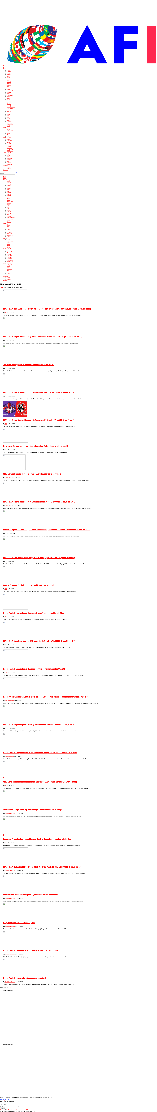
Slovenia (9, 111)
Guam (8, 167)
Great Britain (10, 108)
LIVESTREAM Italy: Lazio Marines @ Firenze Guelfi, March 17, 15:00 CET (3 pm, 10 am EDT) (39, 640)
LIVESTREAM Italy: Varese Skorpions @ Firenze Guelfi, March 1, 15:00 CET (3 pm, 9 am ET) (39, 420)
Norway (9, 102)
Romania (9, 82)
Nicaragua (9, 148)
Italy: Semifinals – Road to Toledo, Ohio (19, 922)
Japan (8, 120)
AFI (6, 312)
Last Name (3, 1104)
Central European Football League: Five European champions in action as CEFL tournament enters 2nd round (46, 529)
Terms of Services (16, 1109)
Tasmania (9, 168)
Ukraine (9, 105)
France (8, 93)
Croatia (8, 99)
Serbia (8, 96)
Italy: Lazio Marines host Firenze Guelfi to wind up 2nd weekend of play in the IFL (35, 445)
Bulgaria (9, 92)
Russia (8, 89)
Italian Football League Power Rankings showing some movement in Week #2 (34, 668)
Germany (9, 101)
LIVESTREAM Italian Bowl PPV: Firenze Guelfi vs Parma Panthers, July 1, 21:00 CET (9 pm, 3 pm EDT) (42, 866)
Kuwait (8, 118)
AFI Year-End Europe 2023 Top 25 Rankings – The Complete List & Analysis (33, 809)
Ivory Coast (10, 130)
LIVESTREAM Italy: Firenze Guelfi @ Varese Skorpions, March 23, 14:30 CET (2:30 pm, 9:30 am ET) (42, 336)
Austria (8, 70)
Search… (5, 170)
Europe (5, 68)
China (8, 114)
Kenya (8, 132)
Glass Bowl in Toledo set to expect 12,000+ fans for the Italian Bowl (30, 894)
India (8, 115)
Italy (8, 80)
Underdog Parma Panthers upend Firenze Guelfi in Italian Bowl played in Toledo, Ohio (37, 838)
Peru (8, 161)
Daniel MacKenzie (10, 813)
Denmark (9, 71)
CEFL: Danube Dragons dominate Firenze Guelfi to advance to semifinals (32, 473)
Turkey (8, 98)
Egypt (8, 133)
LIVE (4, 67)
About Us (2, 1109)
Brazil (8, 155)
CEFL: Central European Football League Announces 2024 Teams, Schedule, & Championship (40, 781)
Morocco (9, 134)
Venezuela (9, 164)
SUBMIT (3, 1108)
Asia (4, 112)
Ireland (8, 88)
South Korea (10, 124)
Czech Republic (11, 107)
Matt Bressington (9, 700)
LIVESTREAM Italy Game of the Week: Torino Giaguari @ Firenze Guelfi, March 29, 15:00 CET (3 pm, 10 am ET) (47, 308)
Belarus (8, 77)
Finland (8, 86)
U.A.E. (8, 126)
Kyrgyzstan (10, 121)
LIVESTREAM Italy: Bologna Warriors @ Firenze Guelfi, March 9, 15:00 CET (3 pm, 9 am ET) (39, 724)
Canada (8, 139)
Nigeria (8, 136)
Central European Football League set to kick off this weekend (28, 585)
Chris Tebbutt (8, 477)
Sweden (9, 83)
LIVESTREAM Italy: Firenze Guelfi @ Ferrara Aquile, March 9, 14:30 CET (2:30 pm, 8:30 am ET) (40, 392)
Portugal (9, 74)
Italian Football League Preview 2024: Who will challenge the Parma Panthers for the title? (40, 752)
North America (7, 137)
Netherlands (10, 95)
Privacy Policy (25, 1109)
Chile (8, 156)
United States (10, 149)
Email (1, 1106)
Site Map (8, 1109)
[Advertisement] (13, 1017)
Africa (5, 127)
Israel (8, 117)
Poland (8, 110)
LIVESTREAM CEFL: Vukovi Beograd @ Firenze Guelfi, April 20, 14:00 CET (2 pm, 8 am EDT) (39, 557)
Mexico (8, 142)
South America (7, 152)
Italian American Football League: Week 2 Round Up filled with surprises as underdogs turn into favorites (45, 696)
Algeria (8, 129)
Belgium (9, 85)
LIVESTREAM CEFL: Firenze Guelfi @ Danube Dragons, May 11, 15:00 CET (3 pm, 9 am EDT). (39, 501)
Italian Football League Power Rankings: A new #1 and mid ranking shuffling (33, 613)
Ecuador (9, 159)
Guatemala (9, 146)
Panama (9, 143)
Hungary (9, 73)
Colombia (9, 158)
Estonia (8, 79)
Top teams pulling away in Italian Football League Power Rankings (29, 364)
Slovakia (9, 104)
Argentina (9, 154)
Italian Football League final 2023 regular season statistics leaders (30, 950)
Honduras (9, 140)
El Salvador (10, 151)
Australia (5, 165)
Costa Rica (9, 145)
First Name (3, 1103)
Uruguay (9, 162)
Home (4, 65)
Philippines (9, 123)
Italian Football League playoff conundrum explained (24, 978)
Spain (8, 76)
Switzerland (10, 90)
